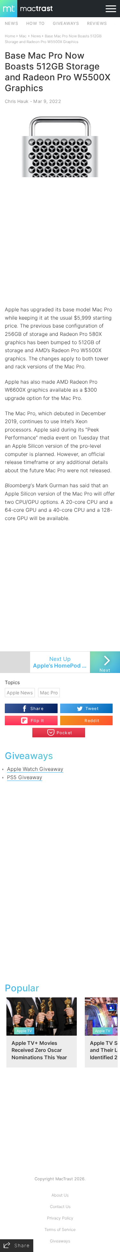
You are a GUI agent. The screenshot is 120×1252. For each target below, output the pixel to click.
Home (10, 36)
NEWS (11, 23)
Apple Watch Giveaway (35, 769)
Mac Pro (49, 692)
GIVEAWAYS (66, 23)
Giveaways (60, 1241)
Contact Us (60, 1206)
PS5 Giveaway (24, 777)
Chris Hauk (16, 101)
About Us (60, 1195)
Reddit (92, 720)
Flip (34, 718)
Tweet (92, 708)
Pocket (65, 732)
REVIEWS (97, 23)
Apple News (20, 692)
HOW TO (35, 23)
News (36, 36)
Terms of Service (60, 1229)
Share (37, 708)
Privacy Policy (60, 1218)
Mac (22, 36)
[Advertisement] (60, 241)
